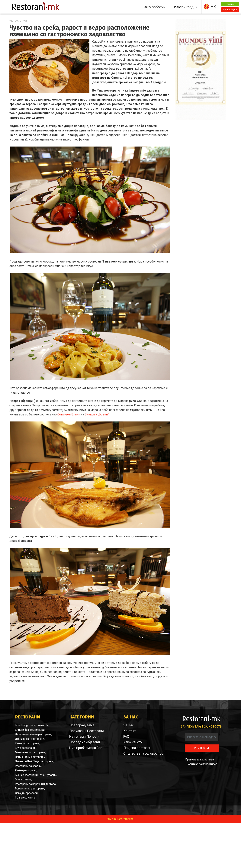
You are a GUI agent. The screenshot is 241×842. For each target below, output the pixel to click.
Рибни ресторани (26, 770)
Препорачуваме (81, 725)
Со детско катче (25, 797)
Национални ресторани (29, 756)
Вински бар (22, 729)
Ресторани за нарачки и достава (35, 784)
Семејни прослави (26, 793)
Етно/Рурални (47, 774)
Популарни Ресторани (86, 731)
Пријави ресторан (137, 748)
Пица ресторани (43, 761)
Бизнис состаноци (26, 774)
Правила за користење (199, 759)
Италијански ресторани (29, 738)
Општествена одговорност (144, 753)
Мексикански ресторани (30, 752)
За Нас (128, 725)
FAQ (126, 736)
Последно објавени (84, 742)
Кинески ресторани (27, 743)
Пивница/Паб (23, 761)
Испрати (201, 748)
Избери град (184, 7)
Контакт (129, 731)
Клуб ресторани (25, 747)
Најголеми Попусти (84, 736)
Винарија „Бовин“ (97, 414)
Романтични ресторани (29, 788)
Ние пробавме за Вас (85, 748)
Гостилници (37, 729)
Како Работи (133, 742)
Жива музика (23, 779)
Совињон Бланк (68, 414)
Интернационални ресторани (33, 734)
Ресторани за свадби (28, 765)
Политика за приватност (202, 764)
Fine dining (21, 725)
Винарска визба (39, 725)
